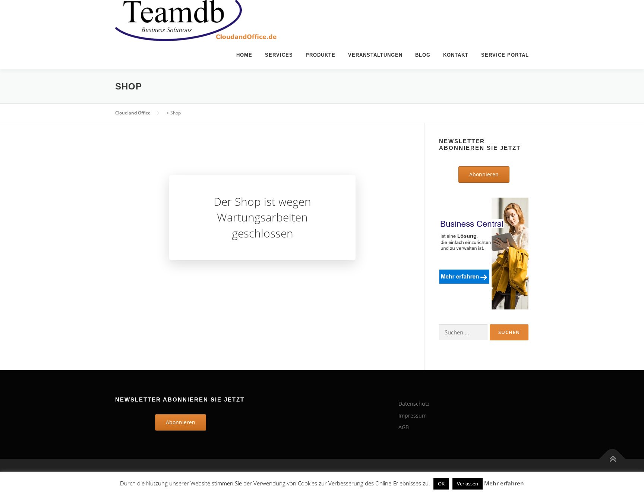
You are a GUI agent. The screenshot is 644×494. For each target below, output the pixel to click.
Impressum (412, 415)
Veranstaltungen (375, 55)
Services (279, 55)
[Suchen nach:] (463, 332)
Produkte (320, 55)
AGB (403, 427)
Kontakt (455, 55)
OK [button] (441, 483)
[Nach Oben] (612, 459)
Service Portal (505, 55)
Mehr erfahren (504, 483)
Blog (422, 55)
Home (244, 55)
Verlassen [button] (467, 483)
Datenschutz (414, 403)
